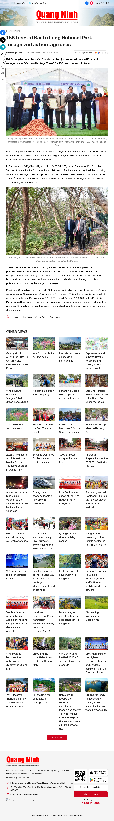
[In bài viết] (3, 61)
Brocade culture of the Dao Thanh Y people (43, 428)
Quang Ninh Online (57, 16)
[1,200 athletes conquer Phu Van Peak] (70, 444)
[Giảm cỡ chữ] (3, 77)
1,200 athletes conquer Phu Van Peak (68, 458)
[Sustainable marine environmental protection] (70, 741)
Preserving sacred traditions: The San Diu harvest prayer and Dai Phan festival (96, 500)
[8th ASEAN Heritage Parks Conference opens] (70, 809)
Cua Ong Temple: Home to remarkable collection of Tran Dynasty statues (97, 396)
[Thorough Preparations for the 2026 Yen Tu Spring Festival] (97, 444)
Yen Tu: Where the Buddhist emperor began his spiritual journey (16, 757)
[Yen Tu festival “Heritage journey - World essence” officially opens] (17, 685)
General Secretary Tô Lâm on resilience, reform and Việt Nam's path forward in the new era (96, 580)
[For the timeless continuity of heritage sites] (44, 685)
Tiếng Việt (99, 3)
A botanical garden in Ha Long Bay (43, 392)
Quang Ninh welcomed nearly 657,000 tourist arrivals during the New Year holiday (43, 541)
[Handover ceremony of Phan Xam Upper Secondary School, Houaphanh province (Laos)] (44, 602)
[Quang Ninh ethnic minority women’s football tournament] (44, 809)
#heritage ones (56, 317)
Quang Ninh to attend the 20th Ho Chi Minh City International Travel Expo (17, 361)
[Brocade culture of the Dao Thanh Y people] (44, 414)
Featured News (13, 31)
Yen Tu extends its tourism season (16, 426)
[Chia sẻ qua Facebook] (3, 32)
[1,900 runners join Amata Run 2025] (97, 775)
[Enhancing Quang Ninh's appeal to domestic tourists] (70, 380)
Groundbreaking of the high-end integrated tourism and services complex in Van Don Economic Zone (96, 663)
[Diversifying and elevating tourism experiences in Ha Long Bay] (70, 602)
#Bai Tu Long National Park (33, 317)
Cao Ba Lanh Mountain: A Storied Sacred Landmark (70, 428)
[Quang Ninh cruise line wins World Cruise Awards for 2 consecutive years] (17, 809)
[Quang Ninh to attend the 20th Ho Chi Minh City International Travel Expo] (17, 343)
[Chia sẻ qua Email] (3, 47)
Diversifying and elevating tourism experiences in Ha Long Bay (69, 618)
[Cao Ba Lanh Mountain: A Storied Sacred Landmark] (70, 414)
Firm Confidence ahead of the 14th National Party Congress (69, 498)
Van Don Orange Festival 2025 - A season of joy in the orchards (70, 659)
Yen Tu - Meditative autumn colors (43, 355)
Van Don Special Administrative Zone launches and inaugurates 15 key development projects (17, 622)
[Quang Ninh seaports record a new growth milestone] (44, 482)
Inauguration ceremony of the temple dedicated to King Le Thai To (96, 539)
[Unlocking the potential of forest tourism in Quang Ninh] (44, 643)
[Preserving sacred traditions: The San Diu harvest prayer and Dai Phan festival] (97, 482)
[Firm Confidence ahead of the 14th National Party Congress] (70, 482)
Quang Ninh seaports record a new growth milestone (42, 498)
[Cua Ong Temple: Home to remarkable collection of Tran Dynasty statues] (97, 380)
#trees (15, 317)
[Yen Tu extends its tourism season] (17, 414)
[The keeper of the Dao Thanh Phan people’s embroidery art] (44, 775)
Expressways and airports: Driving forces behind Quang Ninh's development (95, 361)
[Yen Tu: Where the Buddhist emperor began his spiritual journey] (17, 741)
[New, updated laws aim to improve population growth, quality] (17, 775)
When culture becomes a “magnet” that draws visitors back (17, 396)
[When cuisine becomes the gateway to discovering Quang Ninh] (17, 643)
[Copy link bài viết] (3, 54)
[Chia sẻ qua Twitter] (3, 40)
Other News (16, 331)
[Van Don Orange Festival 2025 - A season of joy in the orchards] (70, 643)
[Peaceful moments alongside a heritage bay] (70, 343)
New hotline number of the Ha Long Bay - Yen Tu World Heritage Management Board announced (44, 580)
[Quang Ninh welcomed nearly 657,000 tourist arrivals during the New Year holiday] (44, 523)
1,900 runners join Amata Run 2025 (96, 787)
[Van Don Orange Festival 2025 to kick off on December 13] (97, 741)
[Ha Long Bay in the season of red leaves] (97, 809)
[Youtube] (91, 3)
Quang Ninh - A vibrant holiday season (67, 537)
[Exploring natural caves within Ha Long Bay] (70, 561)
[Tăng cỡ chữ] (3, 68)
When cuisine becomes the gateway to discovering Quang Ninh (17, 661)
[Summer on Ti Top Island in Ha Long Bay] (97, 414)
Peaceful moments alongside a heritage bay (69, 357)
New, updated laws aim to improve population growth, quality (16, 791)
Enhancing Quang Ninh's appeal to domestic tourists (69, 394)
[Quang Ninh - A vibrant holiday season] (70, 523)
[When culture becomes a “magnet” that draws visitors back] (17, 380)
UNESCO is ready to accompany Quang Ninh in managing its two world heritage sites (97, 702)
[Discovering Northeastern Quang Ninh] (97, 602)
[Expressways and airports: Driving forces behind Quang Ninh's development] (97, 343)
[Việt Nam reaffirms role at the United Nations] (17, 561)
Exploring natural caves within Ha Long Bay (68, 575)
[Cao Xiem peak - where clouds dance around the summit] (44, 741)
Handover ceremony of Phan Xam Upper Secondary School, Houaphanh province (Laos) (43, 622)
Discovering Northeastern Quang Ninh (93, 616)
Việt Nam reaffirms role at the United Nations (16, 575)
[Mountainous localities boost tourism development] (70, 775)
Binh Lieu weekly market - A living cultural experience (17, 537)
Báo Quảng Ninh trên (83, 53)
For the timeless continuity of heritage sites (41, 698)
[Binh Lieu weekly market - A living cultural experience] (17, 523)
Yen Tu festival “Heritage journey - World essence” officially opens (16, 700)
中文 (108, 3)
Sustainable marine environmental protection (69, 755)
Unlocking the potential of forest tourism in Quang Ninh (43, 659)
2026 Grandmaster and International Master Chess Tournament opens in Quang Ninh (17, 462)
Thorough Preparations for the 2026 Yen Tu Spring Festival (97, 460)
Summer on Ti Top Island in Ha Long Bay (96, 428)
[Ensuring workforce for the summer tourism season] (44, 444)
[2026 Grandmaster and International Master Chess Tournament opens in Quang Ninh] (17, 444)
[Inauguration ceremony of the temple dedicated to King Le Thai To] (97, 523)
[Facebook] (87, 3)
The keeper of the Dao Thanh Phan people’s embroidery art (44, 791)
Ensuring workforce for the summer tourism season (43, 458)
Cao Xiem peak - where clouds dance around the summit (43, 757)
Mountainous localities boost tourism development (67, 791)
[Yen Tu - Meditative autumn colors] (44, 343)
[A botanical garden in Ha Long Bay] (44, 380)
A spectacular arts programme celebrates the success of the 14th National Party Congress (17, 501)
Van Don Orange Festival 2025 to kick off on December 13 (95, 757)
